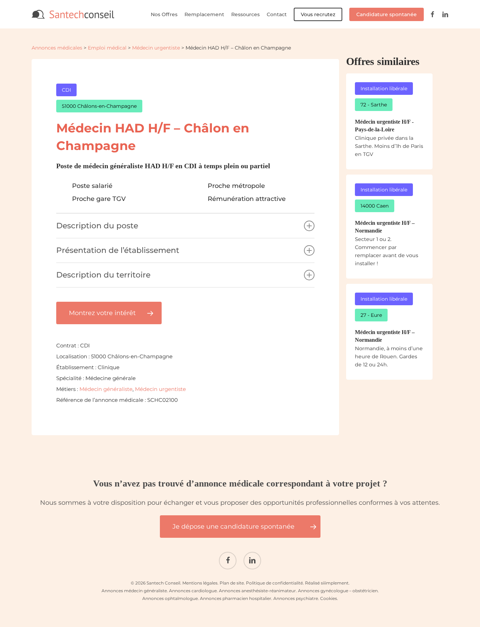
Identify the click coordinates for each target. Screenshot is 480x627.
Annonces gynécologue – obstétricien (338, 590)
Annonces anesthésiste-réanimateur (257, 590)
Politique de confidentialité (274, 583)
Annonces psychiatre (295, 598)
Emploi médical (107, 48)
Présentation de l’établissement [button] (117, 250)
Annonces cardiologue (193, 590)
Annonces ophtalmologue (170, 598)
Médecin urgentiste (156, 48)
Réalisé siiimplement (327, 583)
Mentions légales (200, 583)
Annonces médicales (57, 48)
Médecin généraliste (105, 389)
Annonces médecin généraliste (134, 590)
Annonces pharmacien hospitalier (235, 598)
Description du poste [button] (97, 225)
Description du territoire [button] (103, 275)
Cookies (328, 598)
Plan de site (232, 583)
